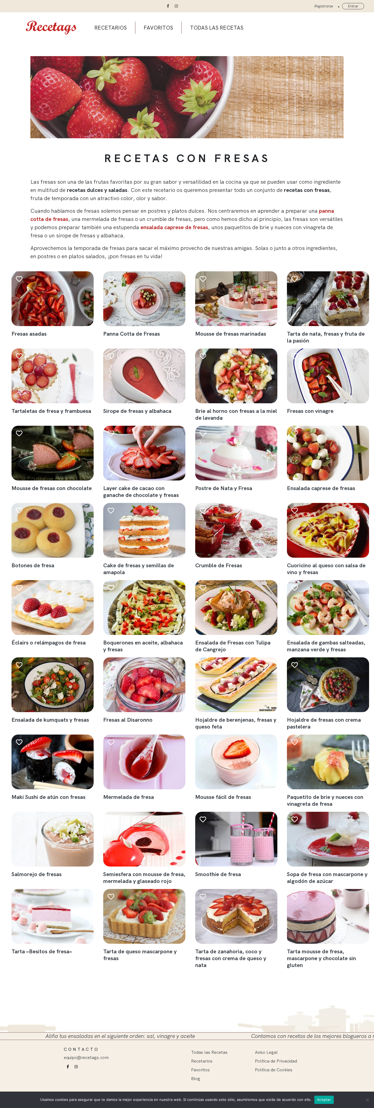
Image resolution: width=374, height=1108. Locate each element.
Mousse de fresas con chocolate (51, 488)
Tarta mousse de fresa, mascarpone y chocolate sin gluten (321, 958)
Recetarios (110, 27)
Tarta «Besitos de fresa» (41, 951)
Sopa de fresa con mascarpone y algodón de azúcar (327, 877)
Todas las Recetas (209, 1052)
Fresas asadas (29, 333)
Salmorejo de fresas (36, 874)
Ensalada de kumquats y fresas (50, 719)
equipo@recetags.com (86, 1057)
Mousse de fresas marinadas (230, 333)
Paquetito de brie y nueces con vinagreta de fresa (325, 800)
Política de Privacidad (276, 1061)
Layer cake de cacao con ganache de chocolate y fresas (141, 491)
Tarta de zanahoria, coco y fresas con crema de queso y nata (230, 958)
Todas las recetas (216, 27)
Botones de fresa (32, 565)
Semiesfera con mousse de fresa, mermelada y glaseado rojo (144, 877)
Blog (195, 1078)
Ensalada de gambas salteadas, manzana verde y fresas (326, 646)
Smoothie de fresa (218, 874)
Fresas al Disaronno (128, 719)
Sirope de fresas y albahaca (137, 410)
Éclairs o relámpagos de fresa (48, 642)
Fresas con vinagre (310, 410)
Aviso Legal (266, 1052)
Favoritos (158, 27)
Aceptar (324, 1099)
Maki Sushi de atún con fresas (48, 796)
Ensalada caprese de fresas (321, 488)
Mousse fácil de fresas (223, 796)
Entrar (353, 6)
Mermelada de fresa (128, 796)
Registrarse (323, 6)
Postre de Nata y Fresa (223, 488)
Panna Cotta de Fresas (131, 333)
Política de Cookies (273, 1069)
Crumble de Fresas (218, 565)
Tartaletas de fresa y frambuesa (51, 410)
